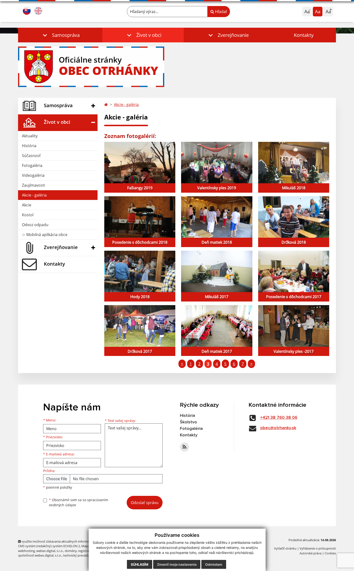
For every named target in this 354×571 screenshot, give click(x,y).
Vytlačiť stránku (285, 548)
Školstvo (188, 422)
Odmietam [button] (213, 564)
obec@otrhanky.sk (278, 428)
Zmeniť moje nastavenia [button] (177, 564)
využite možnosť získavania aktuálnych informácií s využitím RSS (67, 541)
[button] (60, 35)
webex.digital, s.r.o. (49, 551)
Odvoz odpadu (35, 224)
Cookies (330, 553)
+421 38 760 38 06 (278, 417)
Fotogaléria (32, 165)
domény (71, 551)
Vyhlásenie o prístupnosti (318, 548)
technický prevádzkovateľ (81, 555)
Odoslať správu (144, 502)
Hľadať (220, 11)
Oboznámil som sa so (78, 502)
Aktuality (30, 135)
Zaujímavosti (33, 185)
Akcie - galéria (34, 195)
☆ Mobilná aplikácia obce (44, 234)
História (29, 145)
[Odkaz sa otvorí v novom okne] (184, 447)
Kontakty (304, 35)
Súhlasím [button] (139, 564)
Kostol (27, 214)
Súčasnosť (31, 155)
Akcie (26, 205)
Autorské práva (310, 553)
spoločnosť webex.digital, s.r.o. (40, 555)
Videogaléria (33, 175)
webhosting (26, 551)
